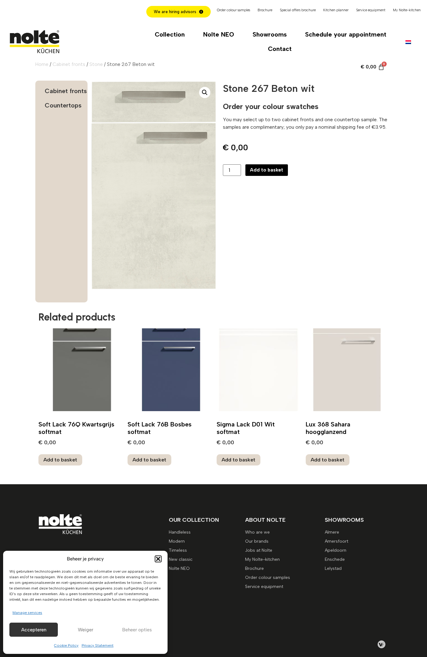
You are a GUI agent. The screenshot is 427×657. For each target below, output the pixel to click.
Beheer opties (137, 630)
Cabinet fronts (69, 64)
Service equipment (370, 10)
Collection (170, 34)
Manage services (27, 612)
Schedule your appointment (345, 34)
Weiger (85, 630)
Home (41, 64)
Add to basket (266, 170)
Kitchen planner (336, 10)
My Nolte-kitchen (407, 10)
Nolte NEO (218, 34)
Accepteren (33, 630)
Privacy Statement (97, 645)
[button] (158, 559)
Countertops (63, 105)
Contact (280, 48)
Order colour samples (233, 10)
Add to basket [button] (60, 460)
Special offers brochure (298, 10)
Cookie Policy (66, 645)
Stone (96, 64)
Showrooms (270, 34)
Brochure (265, 10)
